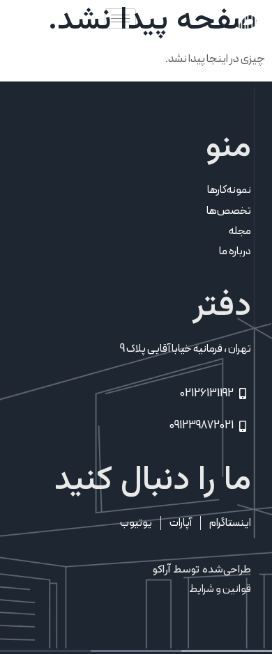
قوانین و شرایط (220, 589)
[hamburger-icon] (120, 18)
